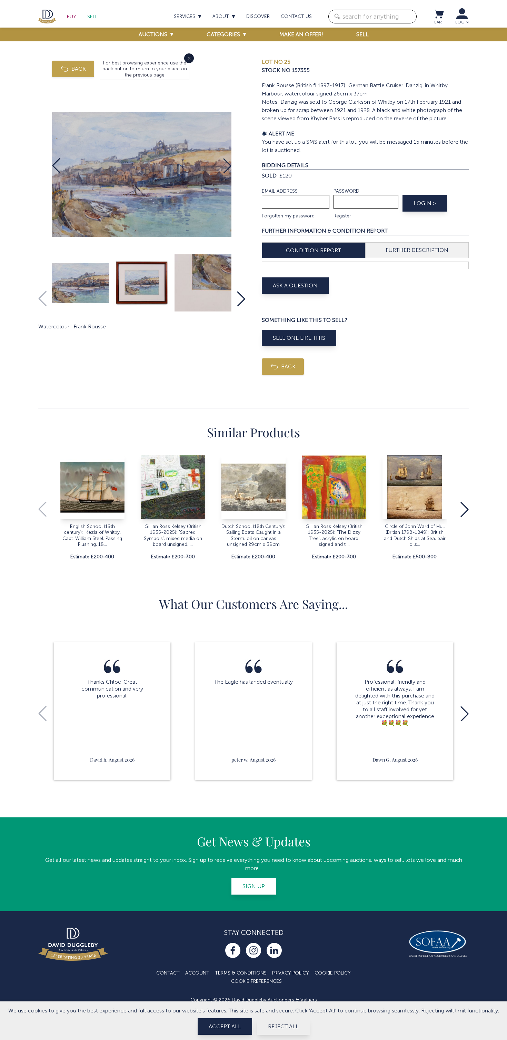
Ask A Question (295, 285)
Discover (258, 16)
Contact (168, 973)
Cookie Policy (333, 973)
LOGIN (462, 22)
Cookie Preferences (256, 981)
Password (346, 191)
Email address (280, 191)
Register (342, 215)
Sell (92, 16)
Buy (71, 16)
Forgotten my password (288, 215)
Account (197, 973)
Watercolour (53, 326)
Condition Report (313, 250)
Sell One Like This (299, 338)
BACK (78, 69)
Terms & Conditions (241, 973)
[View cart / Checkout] (438, 13)
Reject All (283, 1026)
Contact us (296, 16)
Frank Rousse (89, 326)
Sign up (253, 886)
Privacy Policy (290, 973)
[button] (56, 165)
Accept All (225, 1026)
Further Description (417, 250)
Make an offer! (301, 34)
